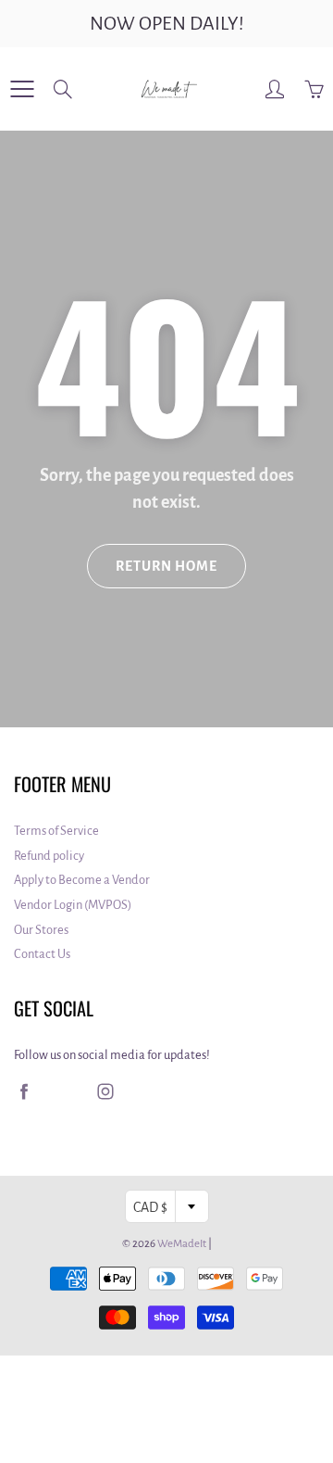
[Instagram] (105, 1091)
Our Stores (41, 930)
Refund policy (49, 856)
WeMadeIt (181, 1244)
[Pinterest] (64, 1091)
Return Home (166, 566)
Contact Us (42, 954)
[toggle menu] (22, 89)
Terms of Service (56, 831)
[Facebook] (23, 1091)
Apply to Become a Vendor (82, 880)
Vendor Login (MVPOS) (72, 905)
